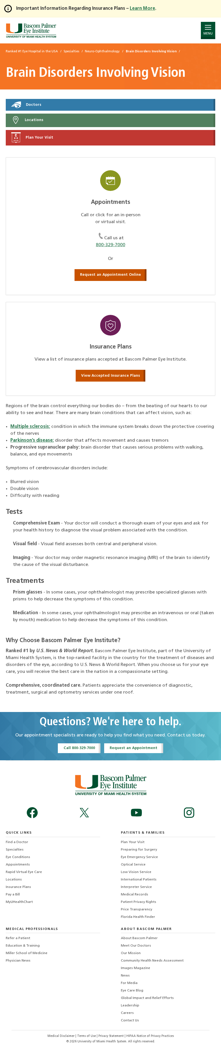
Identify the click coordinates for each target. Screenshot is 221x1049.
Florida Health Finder (138, 917)
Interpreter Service (136, 887)
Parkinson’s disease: (32, 440)
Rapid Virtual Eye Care (24, 872)
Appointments (18, 864)
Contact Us (130, 1020)
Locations (33, 120)
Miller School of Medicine (26, 953)
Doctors (33, 105)
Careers (127, 1013)
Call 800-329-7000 (79, 748)
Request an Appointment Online (110, 275)
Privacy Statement (111, 1036)
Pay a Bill (13, 894)
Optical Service (133, 864)
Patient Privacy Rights (138, 902)
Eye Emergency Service (139, 857)
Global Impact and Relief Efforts (147, 998)
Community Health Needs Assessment (152, 960)
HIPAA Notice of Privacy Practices (150, 1036)
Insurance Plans (18, 887)
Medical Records (134, 894)
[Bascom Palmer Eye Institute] (31, 30)
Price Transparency (136, 909)
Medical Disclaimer (61, 1036)
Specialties (15, 849)
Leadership (130, 1005)
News (125, 975)
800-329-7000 (110, 245)
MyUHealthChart (19, 902)
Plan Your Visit (38, 137)
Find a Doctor (17, 842)
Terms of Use (87, 1036)
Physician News (18, 960)
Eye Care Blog (132, 990)
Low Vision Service (136, 872)
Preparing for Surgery (139, 849)
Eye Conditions (18, 857)
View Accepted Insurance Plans (110, 376)
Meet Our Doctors (136, 945)
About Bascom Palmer (139, 938)
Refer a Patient (18, 938)
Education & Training (23, 945)
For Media (129, 983)
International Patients (139, 879)
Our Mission (131, 953)
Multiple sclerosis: (30, 426)
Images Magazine (135, 968)
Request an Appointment (133, 748)
